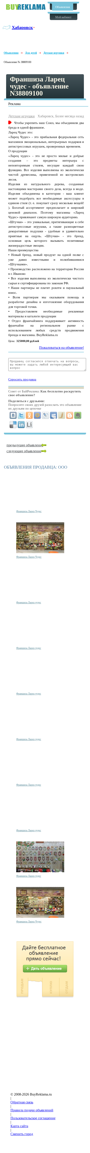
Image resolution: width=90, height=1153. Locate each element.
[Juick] (62, 415)
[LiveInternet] (29, 424)
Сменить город (21, 1134)
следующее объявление (24, 451)
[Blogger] (70, 415)
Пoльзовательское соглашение (32, 1118)
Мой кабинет (63, 17)
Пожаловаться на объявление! (61, 347)
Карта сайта (19, 1126)
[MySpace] (54, 415)
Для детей (31, 52)
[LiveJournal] (46, 415)
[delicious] (13, 424)
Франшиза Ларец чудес (28, 602)
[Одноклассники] (29, 415)
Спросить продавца (22, 379)
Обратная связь (21, 1102)
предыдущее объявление (25, 445)
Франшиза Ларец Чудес (29, 511)
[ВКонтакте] (13, 415)
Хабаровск (22, 27)
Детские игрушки (53, 52)
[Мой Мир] (37, 415)
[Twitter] (21, 415)
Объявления (62, 7)
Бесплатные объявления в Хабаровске (25, 7)
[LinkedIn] (21, 424)
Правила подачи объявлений (31, 1110)
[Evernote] (78, 415)
